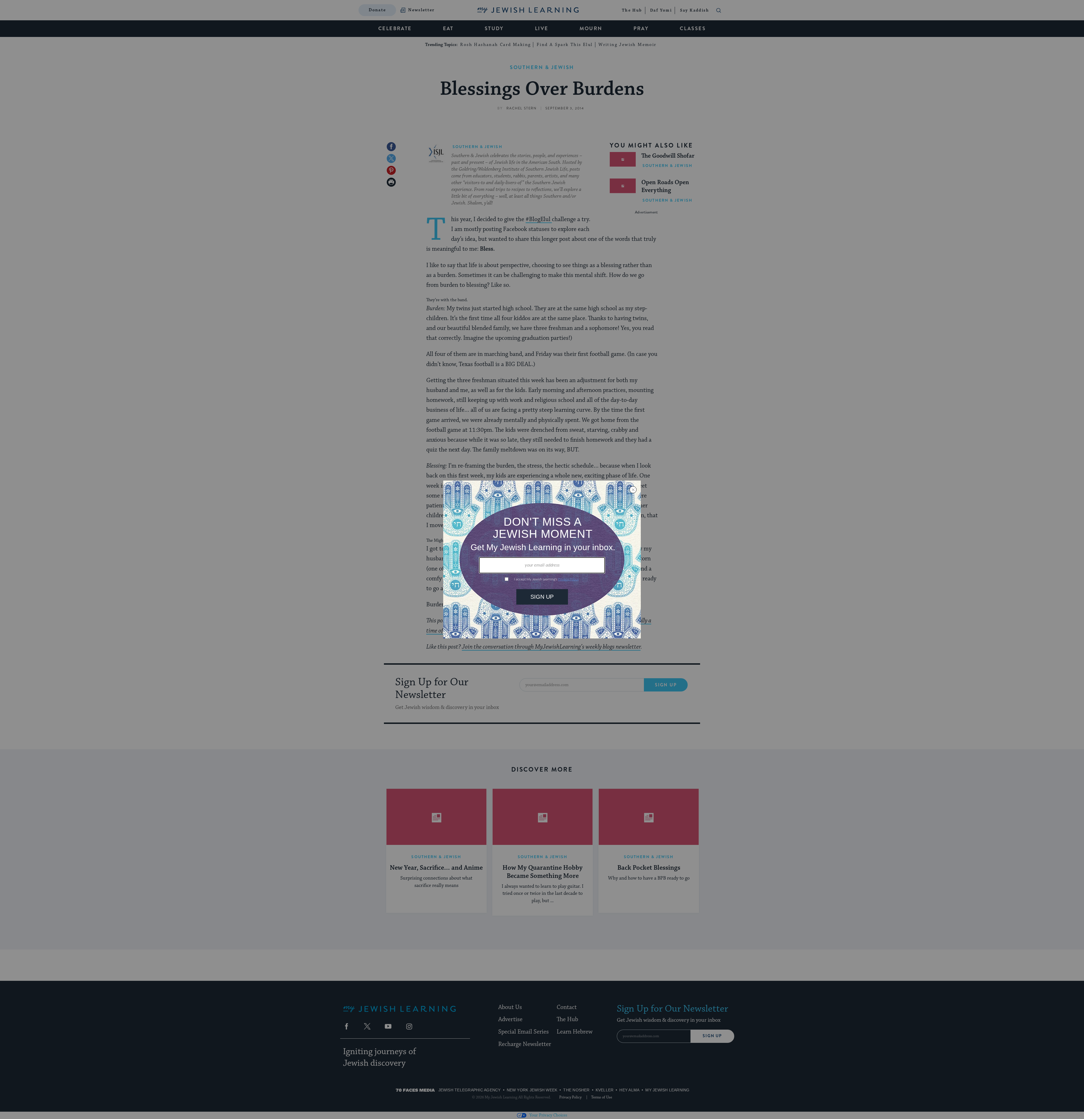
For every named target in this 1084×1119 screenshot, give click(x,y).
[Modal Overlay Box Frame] (542, 559)
